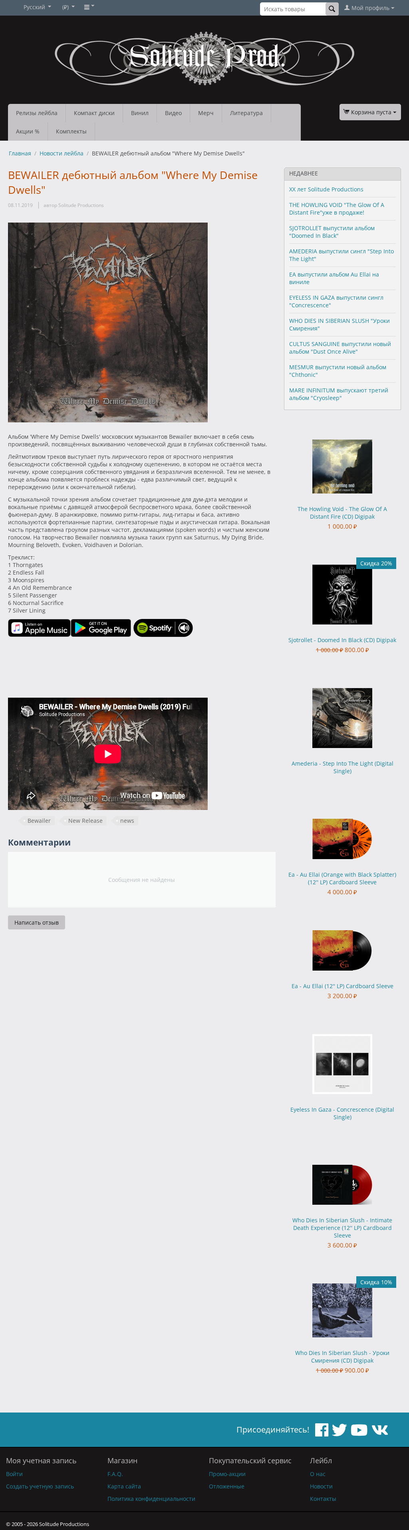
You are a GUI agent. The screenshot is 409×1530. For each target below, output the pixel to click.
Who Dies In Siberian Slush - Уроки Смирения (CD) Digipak (342, 1356)
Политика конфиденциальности (151, 1498)
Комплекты (71, 131)
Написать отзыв (36, 922)
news (127, 820)
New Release (85, 820)
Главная (20, 153)
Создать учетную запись (40, 1486)
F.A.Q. (115, 1474)
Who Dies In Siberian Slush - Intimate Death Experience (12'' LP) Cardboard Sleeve (342, 1227)
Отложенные (226, 1486)
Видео (173, 113)
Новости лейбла (61, 153)
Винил (140, 113)
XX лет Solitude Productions (326, 189)
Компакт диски (94, 113)
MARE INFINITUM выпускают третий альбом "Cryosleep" (338, 394)
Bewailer (39, 820)
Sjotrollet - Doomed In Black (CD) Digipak (342, 640)
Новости (321, 1486)
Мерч (206, 113)
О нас (318, 1474)
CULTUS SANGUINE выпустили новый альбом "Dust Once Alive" (340, 347)
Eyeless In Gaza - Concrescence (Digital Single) (342, 1113)
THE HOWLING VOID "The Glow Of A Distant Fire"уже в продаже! (336, 208)
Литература (246, 113)
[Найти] (332, 9)
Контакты (323, 1498)
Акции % (28, 131)
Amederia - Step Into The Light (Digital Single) (342, 767)
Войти (14, 1474)
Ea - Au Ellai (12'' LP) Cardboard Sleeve (342, 986)
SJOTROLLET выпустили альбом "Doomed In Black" (332, 231)
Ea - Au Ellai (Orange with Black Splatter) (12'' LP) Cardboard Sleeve (342, 878)
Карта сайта (124, 1486)
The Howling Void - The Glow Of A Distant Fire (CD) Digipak (342, 512)
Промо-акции (227, 1474)
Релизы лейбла (37, 113)
